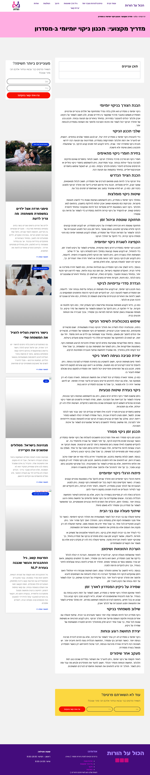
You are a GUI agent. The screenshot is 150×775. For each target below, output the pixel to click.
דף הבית (142, 16)
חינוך (57, 3)
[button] (62, 66)
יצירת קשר (75, 8)
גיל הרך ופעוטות (70, 3)
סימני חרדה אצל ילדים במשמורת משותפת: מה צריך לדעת (31, 213)
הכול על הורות (134, 5)
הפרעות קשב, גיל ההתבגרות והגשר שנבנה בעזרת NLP (30, 562)
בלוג (135, 16)
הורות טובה (88, 761)
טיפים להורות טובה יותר (92, 3)
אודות (36, 3)
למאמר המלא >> (42, 257)
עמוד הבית (111, 3)
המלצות (46, 3)
